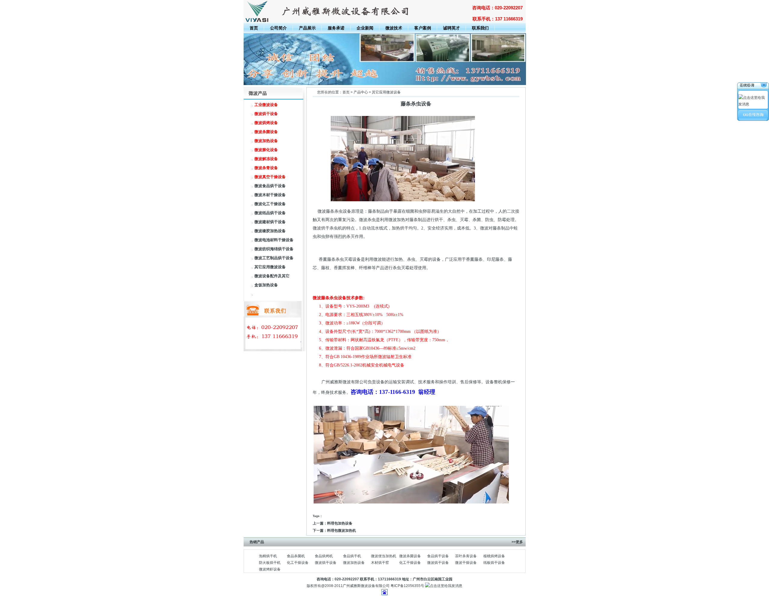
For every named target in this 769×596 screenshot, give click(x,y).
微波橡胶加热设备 (270, 231)
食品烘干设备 (438, 556)
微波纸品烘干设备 (270, 213)
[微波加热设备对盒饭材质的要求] (385, 84)
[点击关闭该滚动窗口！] (753, 86)
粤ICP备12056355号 (407, 586)
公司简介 (278, 28)
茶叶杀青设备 (466, 556)
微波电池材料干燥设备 (273, 240)
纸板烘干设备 (494, 563)
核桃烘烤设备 (494, 556)
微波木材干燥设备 (270, 195)
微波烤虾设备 (270, 569)
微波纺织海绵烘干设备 (273, 249)
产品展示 (307, 28)
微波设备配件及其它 (272, 276)
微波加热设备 (354, 563)
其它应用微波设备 (270, 267)
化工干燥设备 (298, 563)
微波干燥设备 (466, 563)
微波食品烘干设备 (270, 186)
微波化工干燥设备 (270, 204)
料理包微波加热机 (341, 530)
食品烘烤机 (324, 556)
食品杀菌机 (296, 556)
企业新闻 (365, 28)
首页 (254, 28)
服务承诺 (336, 28)
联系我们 (480, 28)
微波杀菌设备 (410, 556)
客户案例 (422, 28)
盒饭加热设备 (266, 285)
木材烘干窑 (380, 563)
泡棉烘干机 (268, 556)
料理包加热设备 (339, 523)
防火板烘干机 (270, 563)
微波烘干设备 (325, 563)
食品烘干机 (352, 556)
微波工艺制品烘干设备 (273, 258)
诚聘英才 (451, 28)
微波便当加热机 (383, 556)
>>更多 (517, 542)
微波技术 (393, 28)
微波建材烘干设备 (270, 222)
